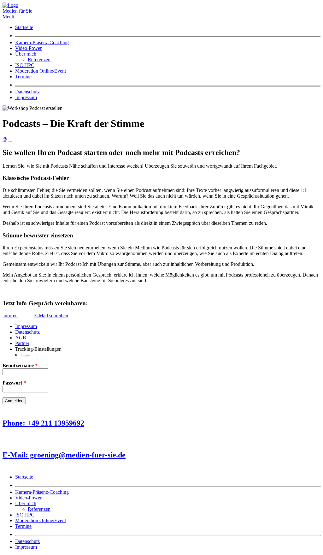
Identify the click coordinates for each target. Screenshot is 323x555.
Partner (22, 343)
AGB (20, 337)
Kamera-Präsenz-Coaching (42, 42)
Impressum (26, 97)
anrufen (10, 315)
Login (25, 355)
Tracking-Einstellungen (38, 349)
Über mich (25, 54)
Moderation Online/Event (40, 71)
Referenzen (39, 59)
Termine (23, 76)
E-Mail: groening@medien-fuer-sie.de (64, 455)
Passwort (14, 382)
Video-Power (28, 48)
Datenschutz (27, 91)
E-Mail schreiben (51, 315)
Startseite (24, 27)
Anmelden (14, 400)
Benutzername (20, 365)
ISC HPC (24, 65)
